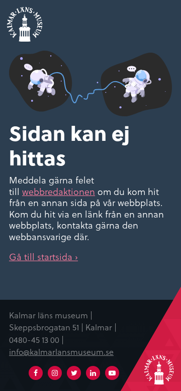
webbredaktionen (58, 191)
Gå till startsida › (43, 256)
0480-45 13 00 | (36, 339)
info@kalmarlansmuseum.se (61, 351)
